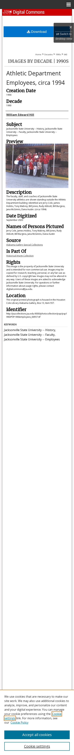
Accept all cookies (37, 734)
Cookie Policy (19, 723)
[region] (37, 722)
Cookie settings (37, 746)
